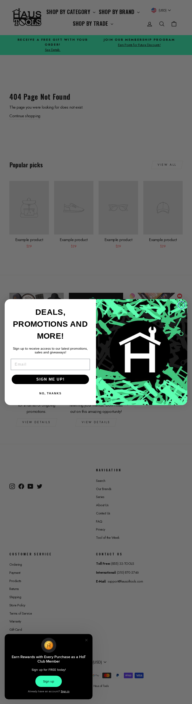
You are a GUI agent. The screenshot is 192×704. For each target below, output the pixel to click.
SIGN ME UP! (50, 379)
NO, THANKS (50, 393)
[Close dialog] (181, 304)
